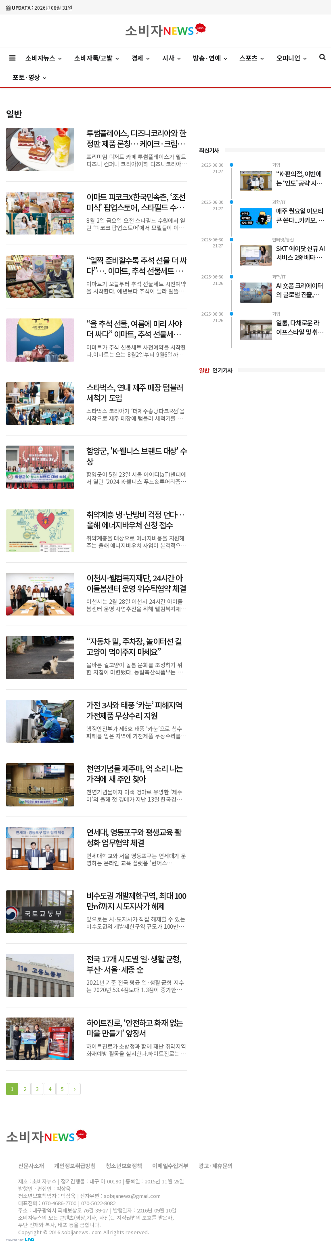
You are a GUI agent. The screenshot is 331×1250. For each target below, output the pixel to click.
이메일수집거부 (170, 1166)
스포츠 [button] (249, 58)
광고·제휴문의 (216, 1166)
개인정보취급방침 (75, 1166)
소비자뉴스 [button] (41, 58)
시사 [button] (169, 58)
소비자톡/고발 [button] (94, 58)
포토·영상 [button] (27, 77)
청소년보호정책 (124, 1166)
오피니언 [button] (289, 58)
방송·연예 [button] (207, 58)
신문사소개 (31, 1166)
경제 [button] (138, 58)
